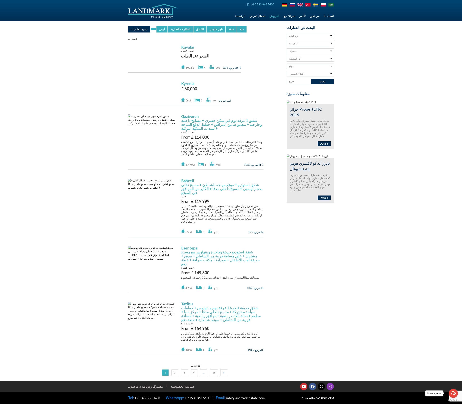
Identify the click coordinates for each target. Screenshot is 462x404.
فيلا (242, 29)
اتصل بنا (329, 16)
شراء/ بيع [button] (289, 16)
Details (324, 143)
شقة (231, 29)
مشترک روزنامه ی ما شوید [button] (145, 386)
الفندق (200, 29)
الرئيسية (240, 16)
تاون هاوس (216, 29)
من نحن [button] (315, 16)
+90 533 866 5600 (197, 398)
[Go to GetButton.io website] (453, 400)
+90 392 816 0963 (147, 398)
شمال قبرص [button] (257, 16)
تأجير (302, 16)
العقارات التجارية (180, 29)
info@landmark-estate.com (245, 398)
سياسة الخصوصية (182, 386)
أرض (162, 29)
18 (214, 372)
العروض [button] (274, 16)
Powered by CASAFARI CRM (317, 398)
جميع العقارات (139, 29)
